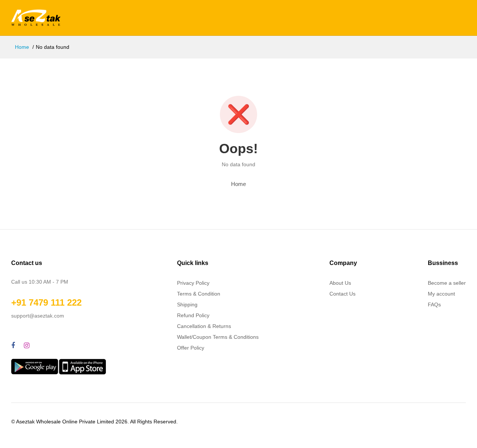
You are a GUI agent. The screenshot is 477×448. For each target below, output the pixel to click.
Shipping (187, 304)
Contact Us (342, 294)
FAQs (434, 304)
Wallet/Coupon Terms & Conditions (218, 337)
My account (441, 294)
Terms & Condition (198, 294)
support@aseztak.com (37, 316)
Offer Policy (190, 348)
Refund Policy (193, 315)
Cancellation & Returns (204, 326)
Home (22, 47)
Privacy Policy (193, 283)
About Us (340, 283)
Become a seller (447, 283)
